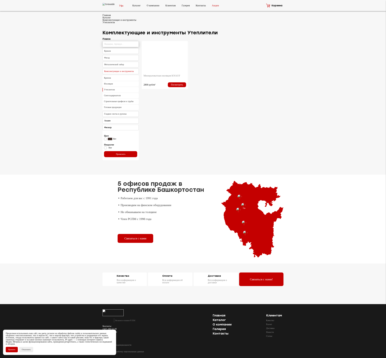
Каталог (136, 5)
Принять (11, 349)
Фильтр (108, 127)
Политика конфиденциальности (117, 345)
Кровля (107, 51)
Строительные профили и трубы (118, 101)
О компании (153, 5)
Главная (219, 315)
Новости (270, 332)
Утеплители (109, 90)
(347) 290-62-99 (110, 329)
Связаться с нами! (261, 279)
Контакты (201, 5)
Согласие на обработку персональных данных (123, 352)
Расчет (269, 324)
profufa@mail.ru (110, 332)
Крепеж (107, 78)
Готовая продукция (112, 107)
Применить (120, 154)
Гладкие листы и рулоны (115, 114)
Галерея (186, 5)
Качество (270, 320)
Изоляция (108, 84)
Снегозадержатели (112, 95)
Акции (215, 5)
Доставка (270, 328)
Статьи (269, 336)
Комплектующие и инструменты (119, 71)
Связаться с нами (135, 238)
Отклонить (26, 349)
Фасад (107, 58)
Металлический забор (114, 64)
